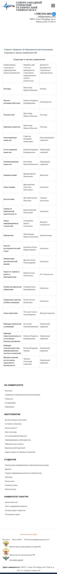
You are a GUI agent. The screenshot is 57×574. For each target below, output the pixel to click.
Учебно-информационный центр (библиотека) (23, 473)
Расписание (10, 481)
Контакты (8, 391)
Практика (8, 477)
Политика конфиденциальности (36, 539)
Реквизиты (9, 399)
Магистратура (10, 489)
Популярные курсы (12, 514)
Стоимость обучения (13, 424)
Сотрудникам (10, 403)
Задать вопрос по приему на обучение (20, 452)
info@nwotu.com (47, 17)
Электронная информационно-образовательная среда (27, 465)
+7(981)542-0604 (43, 14)
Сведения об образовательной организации (22, 395)
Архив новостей (11, 502)
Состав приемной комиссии (16, 436)
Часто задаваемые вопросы (16, 506)
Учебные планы (11, 485)
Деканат (8, 469)
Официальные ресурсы (14, 444)
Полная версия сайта (28, 534)
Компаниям (9, 407)
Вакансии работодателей (15, 448)
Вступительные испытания (15, 420)
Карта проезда (11, 432)
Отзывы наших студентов (15, 510)
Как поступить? (11, 428)
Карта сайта (17, 539)
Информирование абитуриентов (18, 440)
